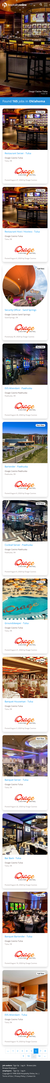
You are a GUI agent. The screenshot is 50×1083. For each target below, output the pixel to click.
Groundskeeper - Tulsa (17, 623)
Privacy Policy (20, 1076)
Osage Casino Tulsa (38, 91)
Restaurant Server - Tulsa (18, 153)
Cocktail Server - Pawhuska (19, 544)
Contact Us (31, 1076)
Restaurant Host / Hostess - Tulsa (22, 231)
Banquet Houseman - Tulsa (19, 701)
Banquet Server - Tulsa (16, 779)
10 (28, 1056)
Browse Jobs (31, 1065)
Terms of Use (7, 1076)
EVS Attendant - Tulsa (16, 1014)
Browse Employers (9, 1068)
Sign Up (16, 1065)
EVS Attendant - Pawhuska (18, 388)
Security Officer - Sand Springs (20, 309)
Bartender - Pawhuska (16, 466)
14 (39, 1056)
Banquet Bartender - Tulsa (18, 936)
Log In (23, 1065)
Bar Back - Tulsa (13, 858)
